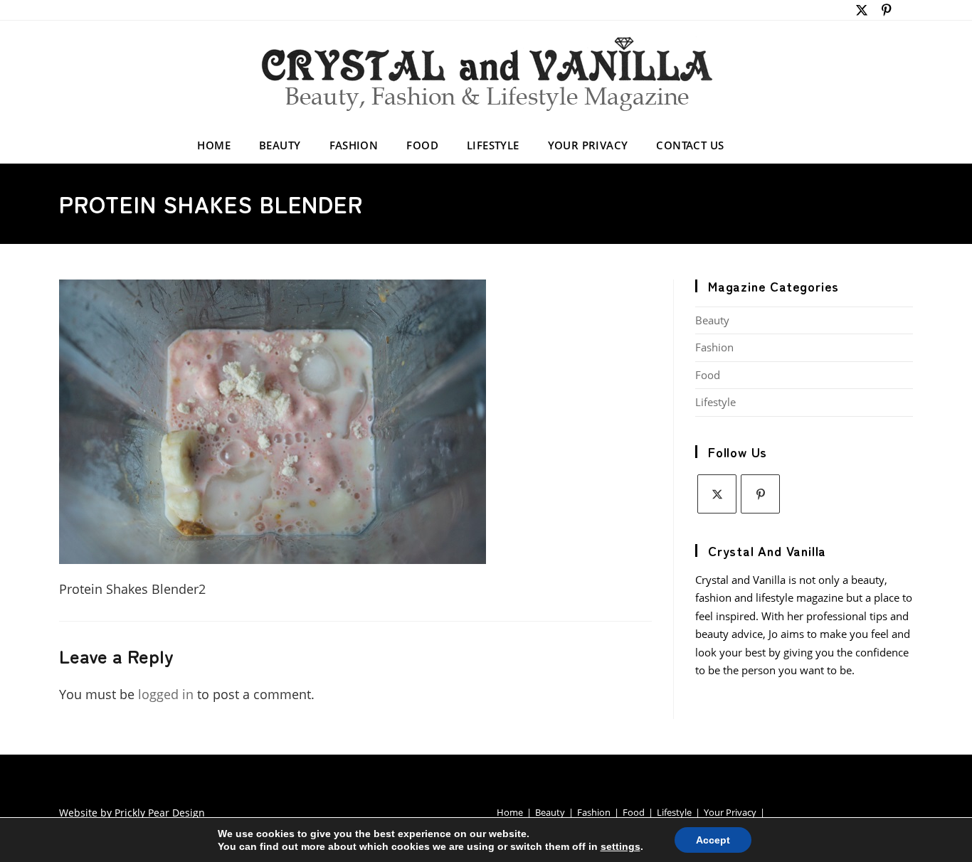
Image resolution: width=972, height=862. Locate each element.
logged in (166, 694)
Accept (713, 840)
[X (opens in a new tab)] (862, 10)
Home (510, 812)
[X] (716, 494)
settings (620, 846)
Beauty (712, 320)
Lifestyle (715, 402)
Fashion (714, 347)
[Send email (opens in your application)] (906, 10)
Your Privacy (730, 812)
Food (707, 375)
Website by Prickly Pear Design (132, 812)
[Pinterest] (760, 494)
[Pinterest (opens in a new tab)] (887, 10)
